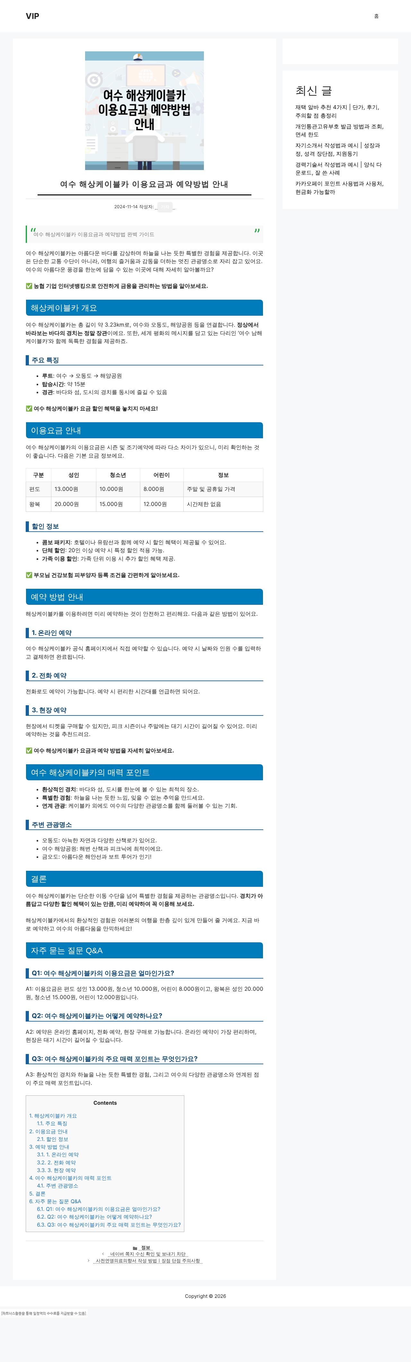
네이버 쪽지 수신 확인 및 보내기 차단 (148, 1253)
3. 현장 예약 (56, 1170)
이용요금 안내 (48, 1131)
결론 (37, 1193)
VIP (32, 16)
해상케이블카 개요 (53, 1115)
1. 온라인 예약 (58, 1154)
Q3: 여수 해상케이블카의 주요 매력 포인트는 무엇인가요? (109, 1224)
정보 (145, 1247)
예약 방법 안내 (49, 1147)
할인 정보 (52, 1139)
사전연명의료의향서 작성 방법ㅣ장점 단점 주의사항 (148, 1260)
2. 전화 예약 (56, 1162)
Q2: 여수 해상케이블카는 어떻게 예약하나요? (94, 1216)
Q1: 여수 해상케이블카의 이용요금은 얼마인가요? (98, 1209)
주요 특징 (52, 1123)
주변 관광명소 (57, 1185)
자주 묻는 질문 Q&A (55, 1201)
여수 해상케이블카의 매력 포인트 (70, 1178)
